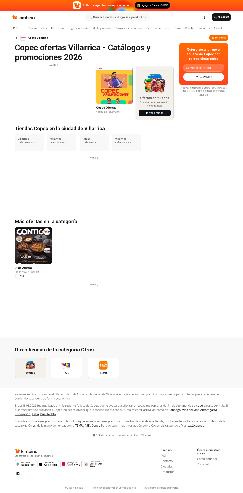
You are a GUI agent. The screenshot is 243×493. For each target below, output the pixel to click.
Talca (35, 414)
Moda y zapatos (102, 28)
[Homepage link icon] (93, 435)
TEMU (79, 425)
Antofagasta (208, 410)
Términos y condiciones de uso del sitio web (113, 487)
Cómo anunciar (207, 459)
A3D (87, 425)
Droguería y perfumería (128, 28)
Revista (189, 28)
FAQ (163, 456)
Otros (178, 28)
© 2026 (74, 487)
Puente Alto (48, 414)
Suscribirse (220, 37)
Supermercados (38, 28)
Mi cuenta (223, 16)
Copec (96, 425)
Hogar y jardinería (78, 28)
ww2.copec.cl (196, 425)
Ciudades (219, 28)
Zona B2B (203, 464)
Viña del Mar (190, 410)
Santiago (175, 410)
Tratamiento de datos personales (161, 487)
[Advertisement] (54, 91)
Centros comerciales (158, 28)
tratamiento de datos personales (207, 90)
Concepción (22, 414)
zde (200, 406)
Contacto (167, 461)
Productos (204, 28)
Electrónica (57, 28)
